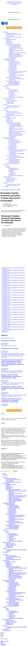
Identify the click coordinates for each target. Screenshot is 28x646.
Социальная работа (11, 70)
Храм (2, 210)
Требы (5, 104)
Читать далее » (4, 344)
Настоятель (9, 43)
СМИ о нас (12, 96)
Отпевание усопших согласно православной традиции (14, 106)
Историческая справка (12, 33)
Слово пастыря (12, 94)
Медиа (5, 86)
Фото (8, 87)
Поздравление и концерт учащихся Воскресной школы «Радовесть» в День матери (13, 388)
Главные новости (13, 189)
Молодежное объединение (13, 84)
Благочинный (10, 41)
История (6, 32)
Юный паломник (13, 68)
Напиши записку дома (12, 100)
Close (2, 634)
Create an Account (4, 641)
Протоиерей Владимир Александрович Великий (15, 46)
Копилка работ (12, 66)
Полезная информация (14, 83)
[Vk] (3, 23)
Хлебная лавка (10, 103)
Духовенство (7, 38)
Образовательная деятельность (16, 97)
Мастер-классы (12, 67)
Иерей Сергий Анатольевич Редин (17, 53)
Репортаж (11, 93)
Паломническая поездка (8, 340)
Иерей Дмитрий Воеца (14, 54)
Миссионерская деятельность (13, 77)
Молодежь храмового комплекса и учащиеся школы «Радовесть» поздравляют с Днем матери (11, 400)
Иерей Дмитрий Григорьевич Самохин (18, 495)
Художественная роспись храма (14, 37)
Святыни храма (10, 102)
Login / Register (6, 630)
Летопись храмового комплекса (14, 34)
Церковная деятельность (9, 59)
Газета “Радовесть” (11, 99)
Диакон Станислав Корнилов (16, 55)
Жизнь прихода (7, 98)
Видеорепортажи (13, 89)
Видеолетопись (10, 35)
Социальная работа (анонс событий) (17, 71)
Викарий (9, 40)
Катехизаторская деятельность (14, 81)
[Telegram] (6, 23)
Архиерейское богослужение (9, 348)
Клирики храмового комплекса (14, 44)
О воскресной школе (14, 61)
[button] (14, 27)
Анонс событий (13, 65)
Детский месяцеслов (14, 91)
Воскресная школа (11, 60)
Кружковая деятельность (15, 64)
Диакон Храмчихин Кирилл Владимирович (15, 57)
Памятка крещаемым (14, 82)
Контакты (6, 108)
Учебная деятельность (14, 62)
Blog (6, 210)
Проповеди (12, 92)
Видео (8, 88)
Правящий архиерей (11, 39)
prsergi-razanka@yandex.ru (11, 419)
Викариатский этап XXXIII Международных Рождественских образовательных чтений (11, 376)
